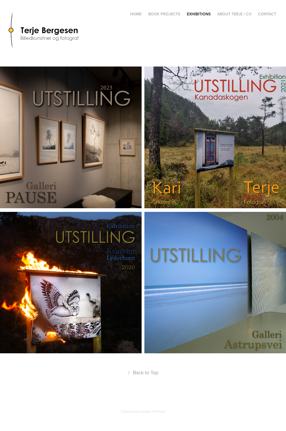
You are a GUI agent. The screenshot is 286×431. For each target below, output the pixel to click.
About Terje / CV (234, 14)
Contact (267, 14)
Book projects (164, 14)
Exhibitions (199, 14)
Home (136, 14)
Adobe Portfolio (152, 411)
